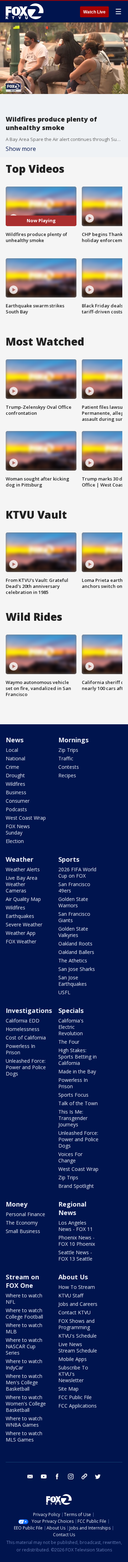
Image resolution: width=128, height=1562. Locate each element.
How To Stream (76, 1287)
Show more (21, 149)
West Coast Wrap (26, 817)
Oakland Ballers (76, 952)
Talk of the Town (78, 1103)
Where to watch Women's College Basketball (26, 1403)
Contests (68, 767)
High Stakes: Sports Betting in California (77, 1056)
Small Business (23, 1231)
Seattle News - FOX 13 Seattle (75, 1255)
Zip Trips (68, 750)
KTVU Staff (70, 1295)
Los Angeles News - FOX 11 (75, 1225)
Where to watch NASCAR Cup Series (24, 1346)
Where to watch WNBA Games (24, 1421)
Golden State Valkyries (73, 931)
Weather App (21, 933)
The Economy (22, 1222)
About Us (73, 1277)
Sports (68, 859)
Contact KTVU (74, 1312)
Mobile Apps (72, 1359)
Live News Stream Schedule (77, 1347)
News (14, 740)
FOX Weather (21, 941)
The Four (68, 1041)
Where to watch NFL (24, 1298)
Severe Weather (24, 924)
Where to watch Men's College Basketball (24, 1382)
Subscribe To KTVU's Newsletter (73, 1374)
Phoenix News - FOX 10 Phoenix (76, 1240)
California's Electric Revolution (71, 1027)
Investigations (29, 1010)
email (30, 1476)
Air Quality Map (23, 899)
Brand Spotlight (76, 1186)
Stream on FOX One (22, 1281)
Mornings (73, 740)
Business (16, 792)
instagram (70, 1476)
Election (15, 841)
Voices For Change (70, 1157)
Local (12, 750)
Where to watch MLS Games (24, 1436)
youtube (43, 1476)
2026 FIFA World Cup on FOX (77, 872)
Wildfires (15, 783)
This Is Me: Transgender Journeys (72, 1118)
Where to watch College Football (24, 1313)
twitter (97, 1476)
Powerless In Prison (20, 1049)
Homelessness (22, 1029)
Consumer (18, 800)
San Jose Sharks (76, 969)
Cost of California (26, 1037)
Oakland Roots (75, 943)
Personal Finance (25, 1214)
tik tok (84, 1476)
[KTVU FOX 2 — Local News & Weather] (26, 11)
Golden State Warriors (73, 902)
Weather (19, 859)
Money (16, 1204)
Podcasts (16, 809)
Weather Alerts (23, 869)
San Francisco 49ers (74, 887)
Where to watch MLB (24, 1328)
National (15, 758)
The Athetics (72, 960)
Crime (12, 767)
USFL (64, 992)
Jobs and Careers (77, 1304)
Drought (15, 775)
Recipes (67, 775)
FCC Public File (75, 1397)
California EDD (22, 1020)
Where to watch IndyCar (24, 1364)
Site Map (68, 1388)
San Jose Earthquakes (72, 980)
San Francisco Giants (74, 917)
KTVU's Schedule (77, 1335)
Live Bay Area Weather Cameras (21, 884)
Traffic (65, 758)
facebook (57, 1476)
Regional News (72, 1208)
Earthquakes (20, 916)
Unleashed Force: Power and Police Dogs (26, 1067)
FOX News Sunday (18, 829)
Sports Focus (73, 1094)
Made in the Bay (77, 1071)
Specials (71, 1010)
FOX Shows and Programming (76, 1324)
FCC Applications (77, 1405)
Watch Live (94, 12)
